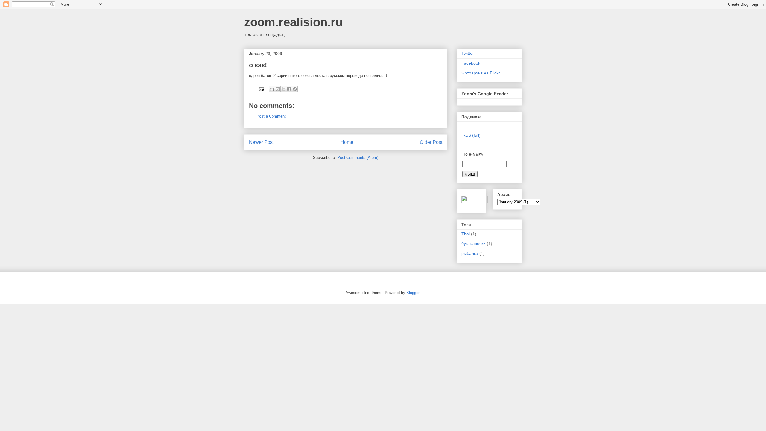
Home (347, 142)
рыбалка (469, 253)
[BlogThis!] (278, 89)
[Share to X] (283, 89)
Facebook (470, 63)
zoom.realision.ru (293, 22)
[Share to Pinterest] (295, 89)
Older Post (431, 142)
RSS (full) (472, 135)
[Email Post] (261, 89)
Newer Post (261, 142)
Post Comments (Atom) (357, 157)
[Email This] (272, 89)
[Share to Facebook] (289, 89)
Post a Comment (271, 116)
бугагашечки (473, 243)
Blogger (412, 292)
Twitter (467, 53)
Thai (465, 234)
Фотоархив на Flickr (480, 73)
